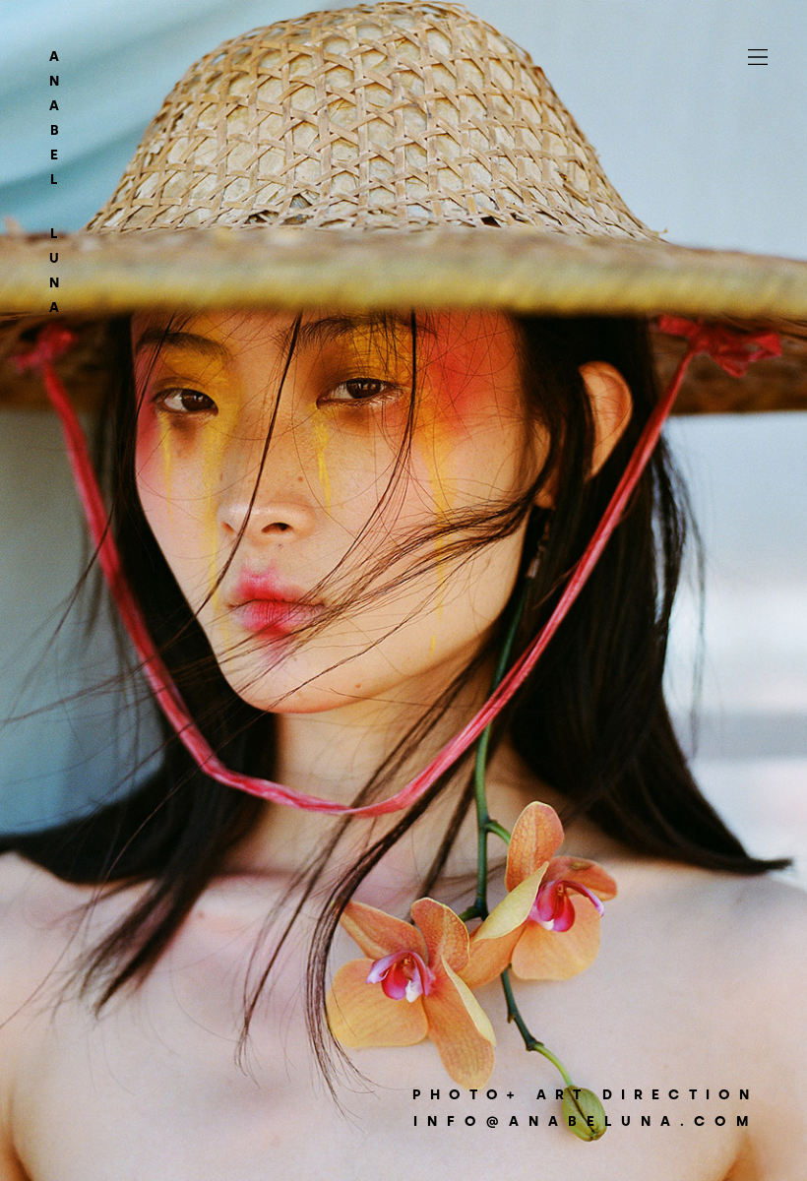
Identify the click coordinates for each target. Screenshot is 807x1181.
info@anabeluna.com (585, 1121)
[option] (403, 590)
